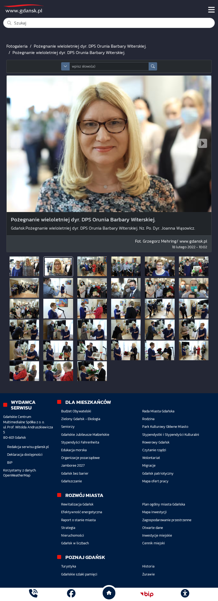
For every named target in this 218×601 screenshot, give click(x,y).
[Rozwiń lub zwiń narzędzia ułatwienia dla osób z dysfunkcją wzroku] (184, 594)
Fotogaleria (17, 46)
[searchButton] (153, 66)
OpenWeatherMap (16, 475)
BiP (9, 462)
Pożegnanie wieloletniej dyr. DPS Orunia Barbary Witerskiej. (90, 46)
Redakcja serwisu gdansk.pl (28, 446)
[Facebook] (71, 594)
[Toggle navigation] (211, 10)
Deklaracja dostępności (25, 454)
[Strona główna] (33, 594)
